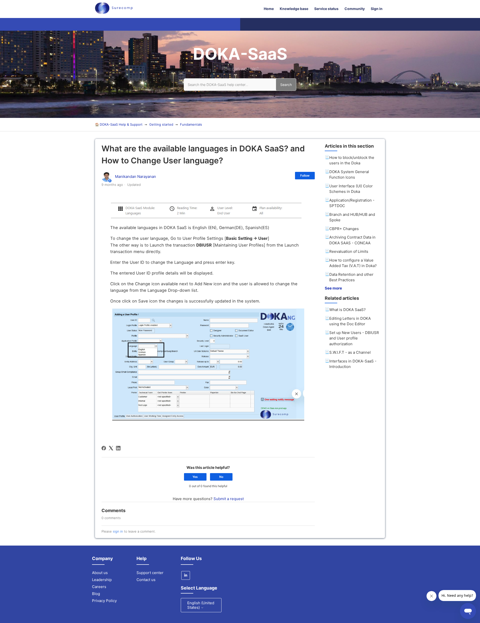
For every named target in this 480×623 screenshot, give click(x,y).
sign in (118, 531)
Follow (305, 175)
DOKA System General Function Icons (349, 174)
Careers (99, 586)
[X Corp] (111, 448)
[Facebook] (104, 448)
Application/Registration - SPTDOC (351, 203)
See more (333, 288)
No (221, 477)
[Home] (114, 12)
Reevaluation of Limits (348, 251)
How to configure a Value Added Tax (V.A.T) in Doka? (353, 263)
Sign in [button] (376, 8)
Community (354, 8)
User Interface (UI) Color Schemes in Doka (351, 189)
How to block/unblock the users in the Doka (351, 160)
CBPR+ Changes (344, 228)
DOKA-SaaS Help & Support (121, 124)
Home (269, 8)
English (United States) (200, 605)
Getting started (161, 124)
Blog (96, 593)
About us (100, 572)
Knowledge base (294, 8)
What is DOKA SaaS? (347, 309)
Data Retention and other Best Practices (351, 277)
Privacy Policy (104, 600)
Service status (326, 8)
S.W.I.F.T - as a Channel (350, 352)
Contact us (146, 579)
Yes (195, 477)
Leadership (102, 579)
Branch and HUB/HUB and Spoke (352, 217)
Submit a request (229, 498)
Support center (150, 572)
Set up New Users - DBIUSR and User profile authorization (354, 338)
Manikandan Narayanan (135, 176)
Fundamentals (191, 124)
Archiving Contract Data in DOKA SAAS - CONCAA (352, 240)
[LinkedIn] (118, 448)
